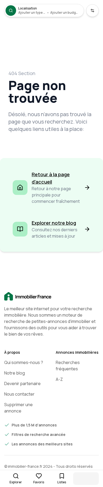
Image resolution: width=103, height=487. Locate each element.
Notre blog (14, 373)
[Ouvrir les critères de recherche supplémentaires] (92, 10)
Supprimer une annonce (18, 408)
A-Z (59, 379)
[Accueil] (51, 296)
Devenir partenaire (22, 383)
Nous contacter (19, 394)
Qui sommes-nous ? (23, 362)
